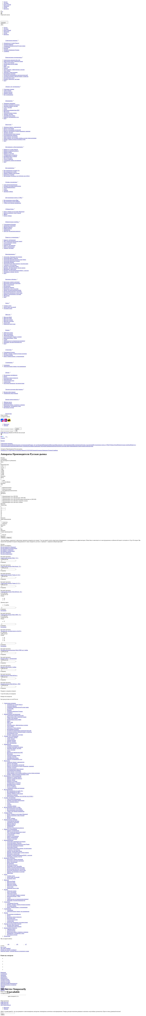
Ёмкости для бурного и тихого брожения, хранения (17, 131)
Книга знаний (7, 4)
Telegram (6, 425)
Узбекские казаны (8, 332)
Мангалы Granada (8, 320)
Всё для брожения (8, 94)
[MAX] (1, 436)
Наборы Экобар (8, 152)
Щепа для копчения (9, 284)
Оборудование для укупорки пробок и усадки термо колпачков (20, 138)
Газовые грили (7, 305)
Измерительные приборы (12, 221)
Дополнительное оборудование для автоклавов (16, 263)
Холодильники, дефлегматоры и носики (14, 69)
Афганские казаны (8, 335)
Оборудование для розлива (11, 136)
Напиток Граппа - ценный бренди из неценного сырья (15, 951)
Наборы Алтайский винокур (11, 151)
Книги (5, 376)
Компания (3, 972)
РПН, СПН (6, 67)
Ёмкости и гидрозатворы (12, 237)
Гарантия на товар (5, 982)
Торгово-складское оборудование (14, 389)
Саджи (5, 339)
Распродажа (8, 413)
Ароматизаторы (8, 403)
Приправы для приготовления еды (13, 342)
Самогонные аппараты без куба (12, 60)
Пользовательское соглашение (8, 984)
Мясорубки (7, 295)
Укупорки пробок (8, 355)
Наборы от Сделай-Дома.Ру (11, 149)
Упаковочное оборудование (11, 393)
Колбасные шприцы (9, 287)
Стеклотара (8, 349)
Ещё (5, 80)
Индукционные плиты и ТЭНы (13, 197)
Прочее (7, 372)
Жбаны (5, 214)
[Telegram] (3, 436)
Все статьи (3, 947)
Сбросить (9, 537)
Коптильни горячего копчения (11, 282)
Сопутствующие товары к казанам (13, 336)
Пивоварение (9, 100)
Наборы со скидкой (9, 153)
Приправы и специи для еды (11, 272)
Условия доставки (5, 980)
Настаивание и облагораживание (14, 147)
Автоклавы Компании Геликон (12, 261)
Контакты (6, 8)
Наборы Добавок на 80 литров (11, 173)
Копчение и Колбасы (11, 279)
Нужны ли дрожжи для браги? (8, 949)
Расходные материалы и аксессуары (13, 293)
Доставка (6, 3)
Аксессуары (7, 322)
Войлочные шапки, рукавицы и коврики (14, 404)
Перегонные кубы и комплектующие (13, 61)
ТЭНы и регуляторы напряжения (12, 203)
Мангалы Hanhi (8, 317)
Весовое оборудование (9, 392)
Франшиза (6, 6)
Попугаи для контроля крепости (12, 231)
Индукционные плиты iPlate (11, 200)
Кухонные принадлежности (11, 378)
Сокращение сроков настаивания (12, 160)
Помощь (3, 986)
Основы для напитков (11, 182)
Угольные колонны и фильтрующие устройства (16, 76)
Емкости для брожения (10, 240)
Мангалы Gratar (8, 318)
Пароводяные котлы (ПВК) (11, 64)
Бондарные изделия (9, 407)
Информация (4, 978)
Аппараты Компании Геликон (11, 50)
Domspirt (6, 48)
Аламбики (6, 51)
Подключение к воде (9, 77)
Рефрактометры (8, 228)
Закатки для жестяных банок (11, 266)
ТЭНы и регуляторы (9, 62)
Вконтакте (6, 424)
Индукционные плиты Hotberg (12, 201)
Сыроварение (9, 362)
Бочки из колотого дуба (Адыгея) (12, 213)
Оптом (5, 7)
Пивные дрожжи (8, 93)
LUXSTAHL (7, 47)
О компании (4, 973)
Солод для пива (8, 107)
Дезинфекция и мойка (9, 115)
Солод (5, 188)
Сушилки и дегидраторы (10, 265)
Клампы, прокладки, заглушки (12, 79)
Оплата (5, 2)
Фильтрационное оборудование (12, 134)
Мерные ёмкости (8, 227)
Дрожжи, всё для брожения (12, 86)
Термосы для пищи (9, 248)
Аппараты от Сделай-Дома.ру (11, 43)
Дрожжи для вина (8, 132)
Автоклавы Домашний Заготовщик (13, 257)
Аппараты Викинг (8, 44)
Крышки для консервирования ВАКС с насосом (16, 270)
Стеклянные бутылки (9, 352)
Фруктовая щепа (8, 157)
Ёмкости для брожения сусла (11, 117)
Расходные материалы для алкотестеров (14, 383)
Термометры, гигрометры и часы (12, 406)
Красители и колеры (9, 174)
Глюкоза (6, 190)
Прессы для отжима (9, 128)
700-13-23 (5, 432)
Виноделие (8, 124)
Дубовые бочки (9, 209)
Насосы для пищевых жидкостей (12, 130)
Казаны (7, 330)
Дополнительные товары (10, 113)
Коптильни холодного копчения (12, 283)
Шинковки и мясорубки (10, 269)
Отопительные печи (9, 380)
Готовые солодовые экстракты (11, 104)
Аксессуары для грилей (10, 307)
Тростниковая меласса (9, 187)
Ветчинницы (7, 286)
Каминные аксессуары (9, 324)
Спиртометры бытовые (10, 224)
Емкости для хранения (9, 245)
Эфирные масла (8, 402)
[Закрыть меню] (2, 25)
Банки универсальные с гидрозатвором (14, 356)
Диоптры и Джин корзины (10, 72)
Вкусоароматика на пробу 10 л (12, 170)
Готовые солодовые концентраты (12, 186)
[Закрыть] (16, 431)
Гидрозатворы (7, 244)
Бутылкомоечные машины (10, 135)
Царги (5, 65)
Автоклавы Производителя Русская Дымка (15, 259)
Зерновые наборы (8, 191)
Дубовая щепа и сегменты (10, 155)
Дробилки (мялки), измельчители (12, 127)
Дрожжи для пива (8, 114)
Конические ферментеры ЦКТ (11, 110)
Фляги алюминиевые (9, 246)
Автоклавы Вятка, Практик (11, 258)
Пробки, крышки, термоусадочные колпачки (15, 353)
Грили (7, 303)
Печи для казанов (8, 334)
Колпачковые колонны (9, 73)
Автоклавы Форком (9, 262)
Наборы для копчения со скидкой (12, 294)
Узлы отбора (7, 71)
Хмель (5, 109)
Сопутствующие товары (10, 242)
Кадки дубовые (8, 215)
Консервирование (10, 254)
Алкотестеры (7, 382)
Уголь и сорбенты (8, 159)
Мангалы (8, 314)
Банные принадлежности (12, 399)
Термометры (7, 230)
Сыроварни (7, 365)
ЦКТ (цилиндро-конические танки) (13, 241)
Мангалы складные (9, 321)
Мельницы (6, 111)
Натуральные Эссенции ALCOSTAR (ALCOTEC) (17, 176)
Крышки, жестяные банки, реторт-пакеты (14, 267)
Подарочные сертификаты (10, 375)
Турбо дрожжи (7, 90)
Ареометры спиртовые (10, 225)
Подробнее (3, 610)
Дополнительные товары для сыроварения (15, 366)
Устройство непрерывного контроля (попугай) (16, 75)
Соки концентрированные (10, 184)
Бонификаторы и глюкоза (10, 156)
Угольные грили (8, 308)
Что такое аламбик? (6, 948)
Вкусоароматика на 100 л (10, 172)
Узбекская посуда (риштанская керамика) (14, 341)
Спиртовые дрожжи (9, 89)
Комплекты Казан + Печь (10, 338)
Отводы (6, 68)
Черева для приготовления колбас (12, 290)
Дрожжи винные (8, 92)
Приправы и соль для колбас (11, 288)
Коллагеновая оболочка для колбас (13, 291)
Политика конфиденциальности (9, 983)
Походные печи (8, 379)
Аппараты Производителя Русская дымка (14, 46)
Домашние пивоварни (9, 103)
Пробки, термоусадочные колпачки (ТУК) (14, 139)
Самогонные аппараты (11, 40)
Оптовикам (4, 976)
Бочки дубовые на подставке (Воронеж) (14, 211)
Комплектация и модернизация (13, 57)
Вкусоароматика (9, 168)
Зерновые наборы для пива (11, 106)
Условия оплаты (5, 979)
